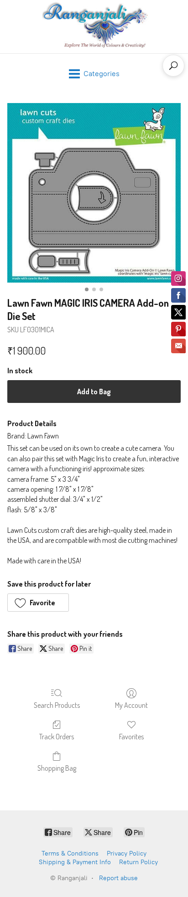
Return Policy (138, 862)
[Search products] (173, 65)
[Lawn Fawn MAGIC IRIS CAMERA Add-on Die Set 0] (94, 193)
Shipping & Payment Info (75, 862)
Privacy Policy (126, 853)
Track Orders (56, 736)
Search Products (57, 705)
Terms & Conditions (70, 853)
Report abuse (118, 878)
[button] (38, 602)
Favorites (131, 736)
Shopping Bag (56, 768)
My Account (131, 705)
